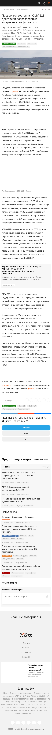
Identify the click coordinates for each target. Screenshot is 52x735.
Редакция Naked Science (25, 506)
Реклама (26, 657)
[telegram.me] (34, 723)
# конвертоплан (23, 47)
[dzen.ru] (29, 723)
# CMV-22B (21, 44)
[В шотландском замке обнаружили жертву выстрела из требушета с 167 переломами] (46, 549)
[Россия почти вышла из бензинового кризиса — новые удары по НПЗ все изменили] (46, 529)
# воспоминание (17, 573)
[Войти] (49, 3)
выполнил (6, 385)
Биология (6, 573)
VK (26, 439)
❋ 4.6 (35, 23)
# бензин (23, 536)
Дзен (26, 433)
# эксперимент (16, 576)
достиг (31, 389)
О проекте (26, 652)
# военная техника (9, 47)
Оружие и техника (9, 44)
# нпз (13, 539)
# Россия (20, 539)
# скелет (33, 556)
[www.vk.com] (18, 723)
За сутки (6, 517)
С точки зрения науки (10, 536)
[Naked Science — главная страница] (12, 3)
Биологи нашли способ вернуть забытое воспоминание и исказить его (21, 567)
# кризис (6, 539)
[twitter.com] (13, 723)
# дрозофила (30, 573)
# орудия (24, 556)
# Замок (16, 556)
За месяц (29, 517)
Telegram (26, 428)
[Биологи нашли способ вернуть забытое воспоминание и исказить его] (46, 569)
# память (6, 576)
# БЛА (31, 536)
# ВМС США (32, 44)
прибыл (14, 91)
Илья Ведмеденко (23, 9)
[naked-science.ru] (39, 723)
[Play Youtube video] (26, 174)
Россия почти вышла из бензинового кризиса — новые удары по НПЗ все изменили (19, 529)
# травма (20, 559)
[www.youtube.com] (23, 723)
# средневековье (8, 559)
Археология (7, 556)
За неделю (17, 517)
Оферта (26, 643)
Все (46, 460)
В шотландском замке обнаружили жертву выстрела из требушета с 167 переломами (19, 549)
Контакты (26, 648)
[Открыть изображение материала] (26, 64)
